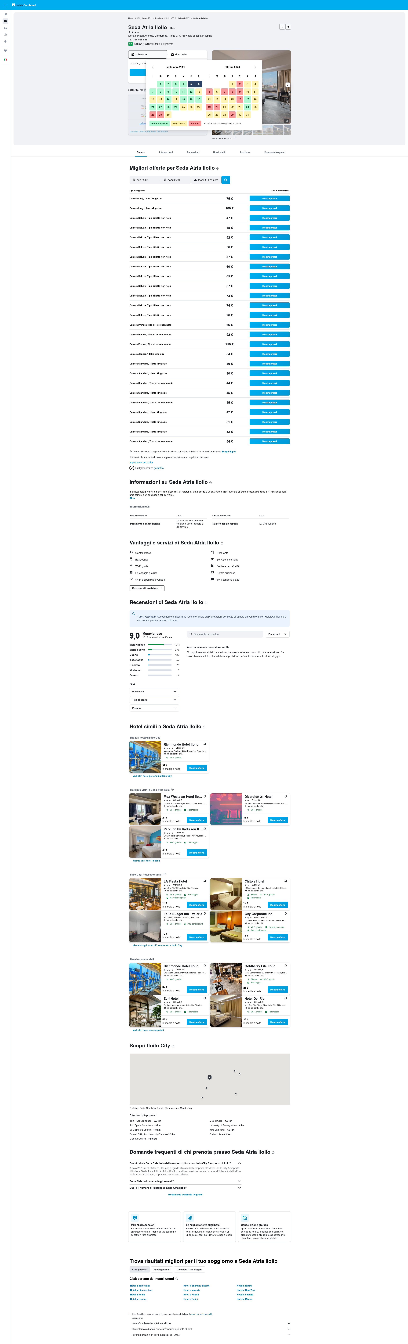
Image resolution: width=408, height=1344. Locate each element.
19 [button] (191, 99)
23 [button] (168, 107)
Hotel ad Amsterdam (141, 1290)
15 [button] (160, 99)
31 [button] (247, 114)
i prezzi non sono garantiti (200, 1314)
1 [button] (160, 84)
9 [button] (168, 91)
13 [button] (198, 91)
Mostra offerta (196, 767)
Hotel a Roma (137, 1294)
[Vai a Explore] (5, 41)
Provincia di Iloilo (162, 18)
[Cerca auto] (5, 28)
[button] (5, 4)
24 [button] (175, 107)
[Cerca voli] (5, 14)
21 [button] (152, 107)
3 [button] (176, 84)
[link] (152, 776)
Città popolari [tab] (139, 1269)
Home (131, 18)
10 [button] (175, 91)
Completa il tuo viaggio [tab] (189, 1269)
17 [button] (175, 99)
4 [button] (183, 84)
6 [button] (199, 84)
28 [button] (152, 114)
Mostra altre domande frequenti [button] (185, 1194)
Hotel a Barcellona (140, 1285)
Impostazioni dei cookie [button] (141, 462)
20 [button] (198, 99)
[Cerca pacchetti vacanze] (5, 35)
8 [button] (160, 91)
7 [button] (153, 91)
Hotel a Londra (138, 1299)
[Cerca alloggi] (5, 21)
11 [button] (183, 91)
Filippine (141, 18)
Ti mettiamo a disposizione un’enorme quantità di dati (161, 1329)
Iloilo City (182, 18)
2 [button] (168, 84)
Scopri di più (229, 451)
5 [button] (191, 84)
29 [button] (160, 114)
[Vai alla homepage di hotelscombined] (23, 4)
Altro (132, 498)
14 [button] (152, 99)
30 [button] (168, 114)
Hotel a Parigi (190, 1299)
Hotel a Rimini (244, 1285)
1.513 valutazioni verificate (158, 44)
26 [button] (191, 107)
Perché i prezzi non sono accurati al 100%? (155, 1335)
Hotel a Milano (244, 1299)
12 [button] (191, 91)
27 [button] (198, 107)
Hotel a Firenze (245, 1294)
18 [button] (183, 99)
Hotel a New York (246, 1290)
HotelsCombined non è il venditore (151, 1323)
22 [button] (160, 107)
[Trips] (5, 50)
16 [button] (168, 99)
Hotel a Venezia (191, 1290)
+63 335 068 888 (137, 39)
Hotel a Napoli (191, 1294)
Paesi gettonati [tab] (162, 1269)
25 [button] (183, 107)
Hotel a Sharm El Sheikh (196, 1285)
